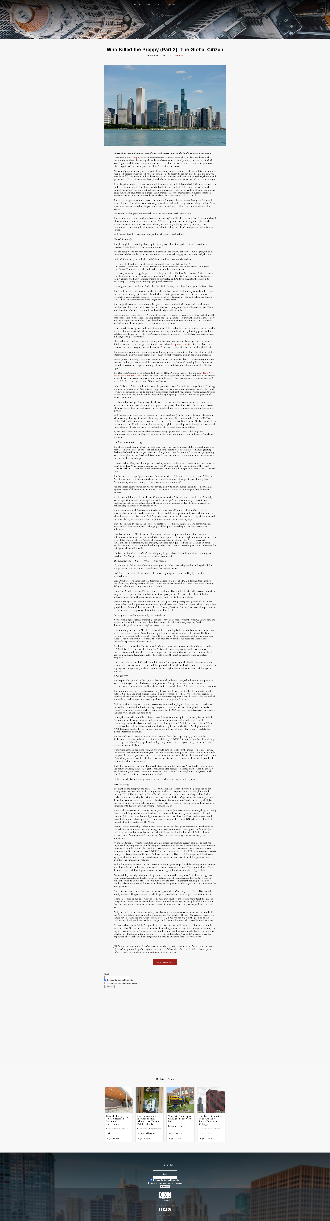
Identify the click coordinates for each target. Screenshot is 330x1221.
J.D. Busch (176, 55)
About (149, 4)
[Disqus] (165, 1020)
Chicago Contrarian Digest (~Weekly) (122, 983)
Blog (164, 1205)
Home (137, 4)
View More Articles (165, 962)
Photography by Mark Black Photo (166, 1215)
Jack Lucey (111, 1133)
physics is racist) (183, 344)
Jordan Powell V (175, 1133)
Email (106, 974)
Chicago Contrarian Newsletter (120, 980)
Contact (174, 4)
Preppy (136, 157)
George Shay (205, 1133)
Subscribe (190, 4)
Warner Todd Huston (146, 1133)
